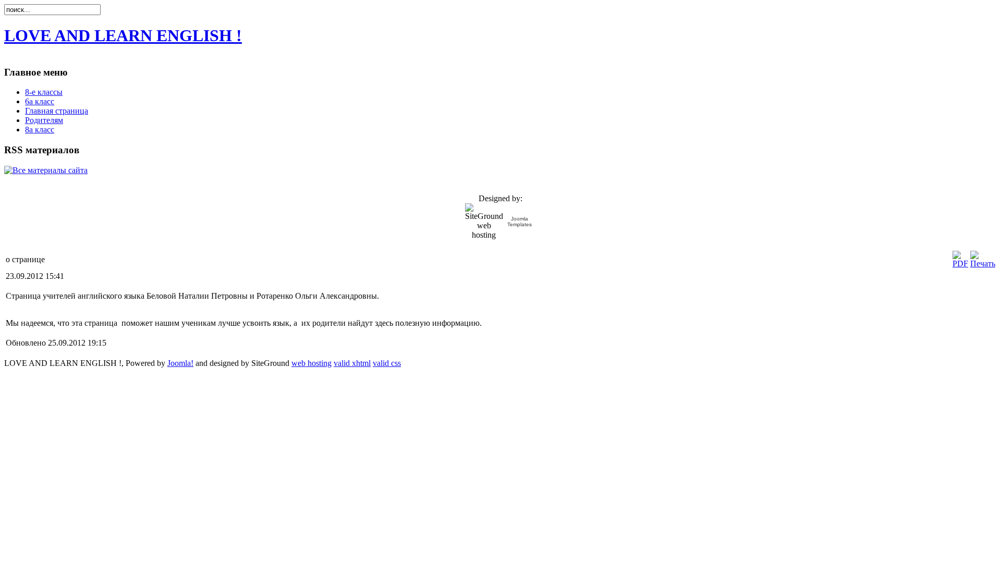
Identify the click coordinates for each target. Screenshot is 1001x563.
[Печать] (982, 263)
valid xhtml (352, 363)
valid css (387, 363)
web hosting (311, 363)
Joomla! (180, 363)
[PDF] (960, 263)
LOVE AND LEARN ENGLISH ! (123, 35)
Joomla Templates (519, 221)
